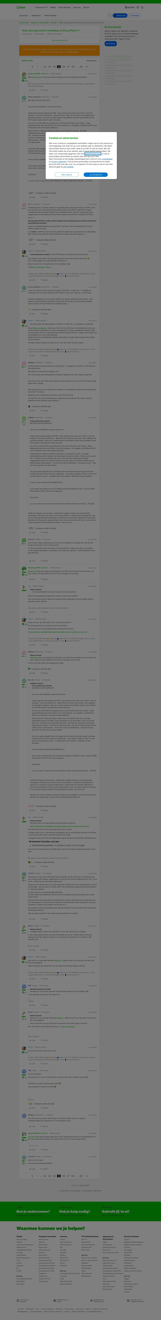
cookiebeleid (107, 159)
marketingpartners (93, 154)
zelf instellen (68, 167)
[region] (81, 155)
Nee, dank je (67, 175)
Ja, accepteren (96, 175)
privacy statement (58, 161)
